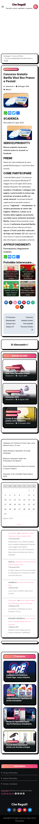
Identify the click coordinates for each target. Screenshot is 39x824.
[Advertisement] (19, 30)
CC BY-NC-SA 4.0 (7, 794)
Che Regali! (19, 5)
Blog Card (30, 818)
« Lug (19, 524)
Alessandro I (10, 86)
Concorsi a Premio (10, 69)
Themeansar (19, 821)
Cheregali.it (5, 791)
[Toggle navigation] (2, 6)
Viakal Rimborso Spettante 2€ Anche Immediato (19, 699)
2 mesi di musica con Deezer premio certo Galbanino (18, 419)
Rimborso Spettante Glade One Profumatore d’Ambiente (14, 459)
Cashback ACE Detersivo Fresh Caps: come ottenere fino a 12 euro (19, 444)
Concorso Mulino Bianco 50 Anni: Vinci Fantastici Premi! (18, 372)
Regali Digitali (12, 415)
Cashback (10, 672)
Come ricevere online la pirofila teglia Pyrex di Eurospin (21, 621)
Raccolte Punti (12, 741)
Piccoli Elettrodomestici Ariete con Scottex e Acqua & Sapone (19, 747)
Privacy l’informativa (10, 773)
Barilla (8, 90)
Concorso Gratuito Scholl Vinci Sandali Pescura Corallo (27, 322)
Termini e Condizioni (10, 784)
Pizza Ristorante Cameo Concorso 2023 (16, 396)
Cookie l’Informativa (10, 778)
